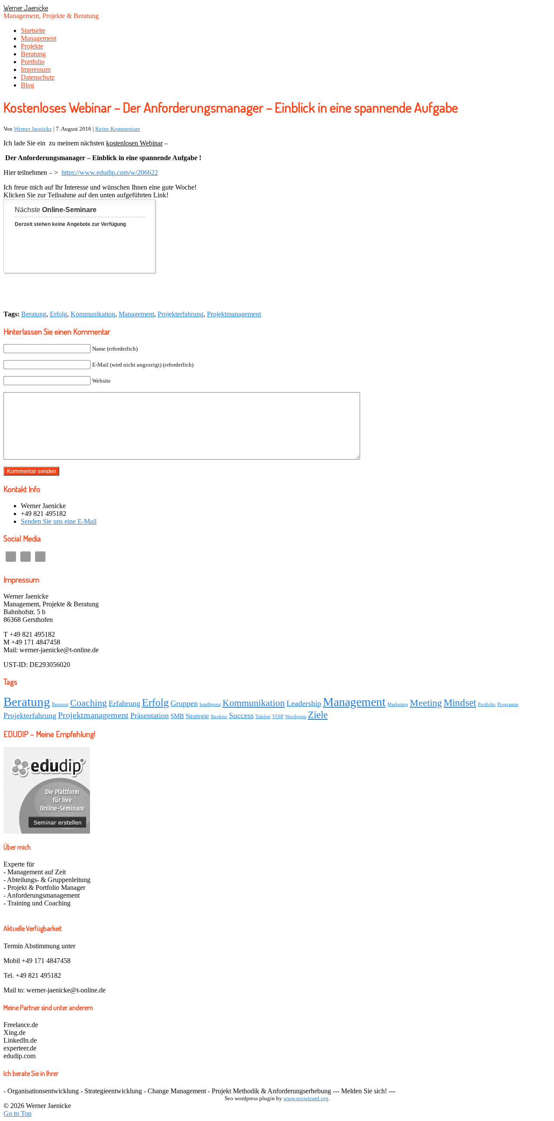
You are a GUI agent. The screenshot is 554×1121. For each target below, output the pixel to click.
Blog (27, 85)
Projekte (32, 46)
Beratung (33, 54)
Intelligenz (210, 704)
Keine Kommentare (117, 129)
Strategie (197, 715)
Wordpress (295, 716)
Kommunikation (93, 314)
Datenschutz (38, 77)
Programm (508, 704)
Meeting (426, 703)
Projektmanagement (234, 314)
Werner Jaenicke (25, 7)
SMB (177, 715)
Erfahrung (124, 703)
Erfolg (58, 314)
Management (38, 38)
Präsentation (149, 715)
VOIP (277, 716)
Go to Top (17, 1113)
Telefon (263, 716)
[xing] (40, 556)
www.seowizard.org (306, 1098)
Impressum (36, 69)
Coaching (88, 703)
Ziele (318, 714)
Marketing (397, 704)
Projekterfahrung (180, 314)
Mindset (460, 702)
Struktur (219, 716)
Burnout (60, 704)
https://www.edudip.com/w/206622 (109, 172)
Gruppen (184, 703)
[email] (11, 556)
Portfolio (33, 61)
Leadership (304, 703)
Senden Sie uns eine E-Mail (59, 521)
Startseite (33, 30)
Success (241, 715)
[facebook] (25, 556)
